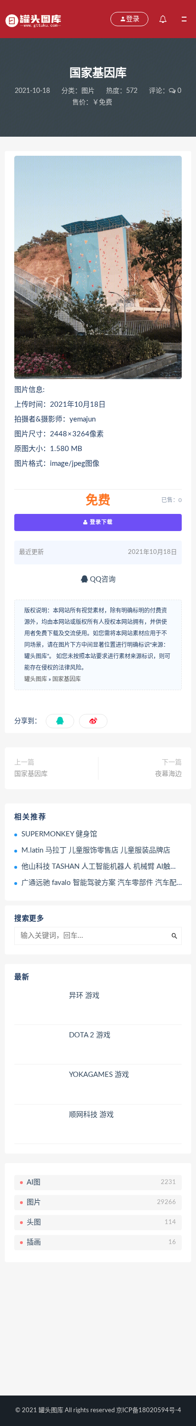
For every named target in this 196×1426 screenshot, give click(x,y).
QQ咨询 (102, 579)
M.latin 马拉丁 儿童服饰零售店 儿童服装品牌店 (95, 850)
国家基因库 (66, 679)
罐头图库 (35, 679)
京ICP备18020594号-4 (148, 1410)
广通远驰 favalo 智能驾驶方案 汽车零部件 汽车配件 (102, 882)
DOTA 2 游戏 (89, 1035)
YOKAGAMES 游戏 (99, 1074)
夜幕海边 (168, 774)
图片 (88, 91)
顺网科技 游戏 (91, 1114)
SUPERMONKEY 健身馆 (59, 834)
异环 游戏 (84, 995)
